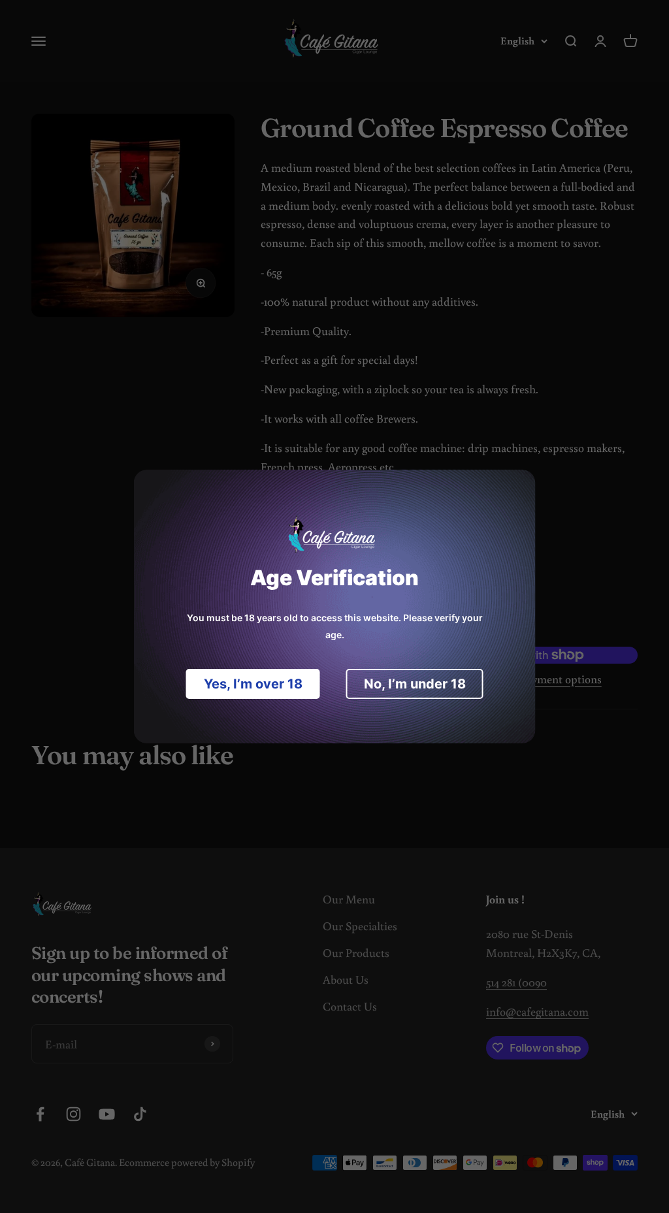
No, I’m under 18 (415, 684)
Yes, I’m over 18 (253, 684)
